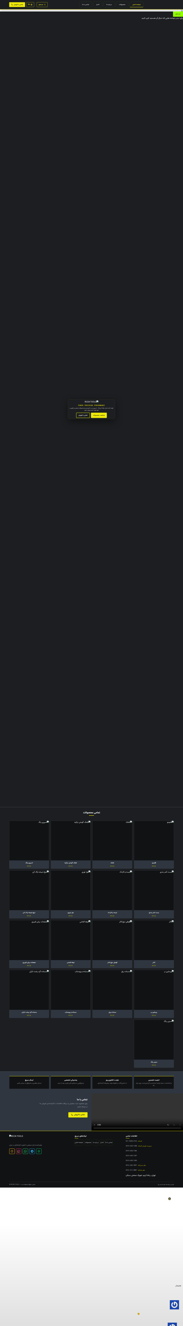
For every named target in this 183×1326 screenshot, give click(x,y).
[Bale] (12, 1151)
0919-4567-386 (131, 1151)
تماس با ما (85, 4)
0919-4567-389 (131, 1160)
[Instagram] (18, 1151)
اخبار (97, 4)
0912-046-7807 (131, 1165)
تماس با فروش (83, 415)
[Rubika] (39, 1151)
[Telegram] (32, 1151)
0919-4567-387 (131, 1156)
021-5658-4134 (131, 1141)
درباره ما (109, 4)
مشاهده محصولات (99, 415)
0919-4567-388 (131, 1146)
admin (165, 1198)
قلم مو (178, 1189)
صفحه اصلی (136, 4)
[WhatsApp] (25, 1151)
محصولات (122, 4)
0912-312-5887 (131, 1170)
